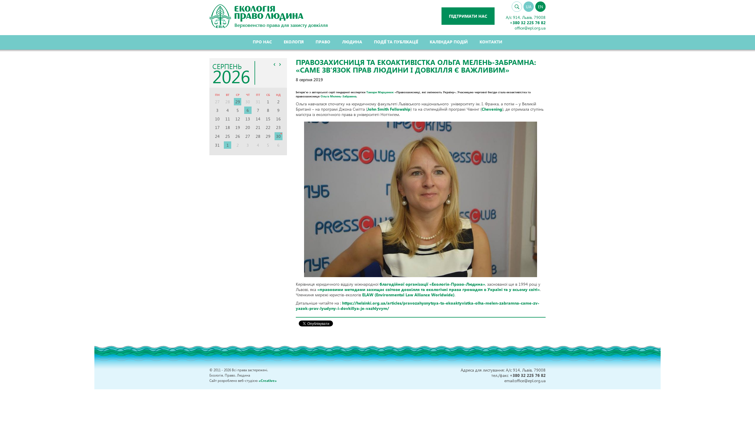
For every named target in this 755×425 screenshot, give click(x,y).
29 (237, 101)
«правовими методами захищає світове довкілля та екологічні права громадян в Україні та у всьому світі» (428, 289)
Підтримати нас (468, 16)
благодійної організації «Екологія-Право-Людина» (432, 284)
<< (274, 64)
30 (278, 136)
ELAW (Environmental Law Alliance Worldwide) (408, 295)
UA (528, 6)
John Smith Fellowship (389, 109)
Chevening (492, 109)
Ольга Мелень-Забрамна (338, 96)
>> (280, 64)
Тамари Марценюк (380, 92)
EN (540, 6)
